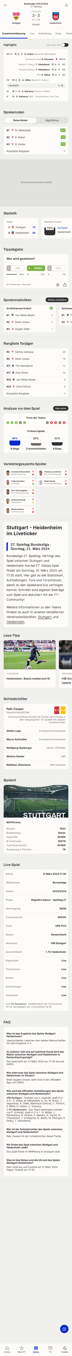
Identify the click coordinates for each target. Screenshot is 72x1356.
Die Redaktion (19, 1003)
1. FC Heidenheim (56, 951)
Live (32, 33)
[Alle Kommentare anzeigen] (57, 284)
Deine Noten (20, 120)
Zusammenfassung (13, 33)
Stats (58, 33)
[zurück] (5, 5)
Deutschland (58, 934)
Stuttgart (45, 617)
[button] (15, 268)
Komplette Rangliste (17, 151)
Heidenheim (15, 622)
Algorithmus (52, 120)
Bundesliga (59, 882)
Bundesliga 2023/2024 (36, 4)
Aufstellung (44, 33)
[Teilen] (66, 5)
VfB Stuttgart (58, 943)
